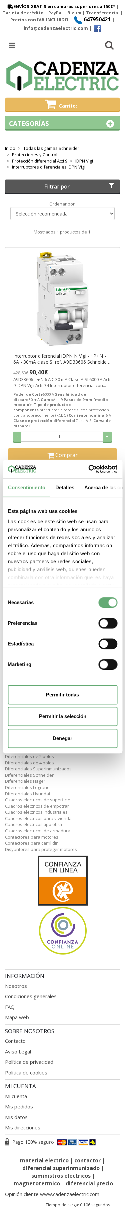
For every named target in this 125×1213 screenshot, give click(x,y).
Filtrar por (57, 186)
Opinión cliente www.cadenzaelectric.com (52, 1194)
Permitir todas (62, 694)
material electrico (44, 1160)
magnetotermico (37, 1183)
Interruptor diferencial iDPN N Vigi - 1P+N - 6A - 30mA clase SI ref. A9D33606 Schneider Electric (60, 359)
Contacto (15, 1040)
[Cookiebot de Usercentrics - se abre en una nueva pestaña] (89, 469)
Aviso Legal (18, 1051)
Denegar (62, 738)
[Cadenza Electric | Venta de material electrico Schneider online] (62, 76)
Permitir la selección (62, 716)
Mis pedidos (19, 1106)
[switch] (107, 623)
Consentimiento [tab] (26, 487)
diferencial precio (89, 1183)
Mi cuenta (16, 1096)
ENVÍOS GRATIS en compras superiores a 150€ (63, 6)
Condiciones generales (31, 996)
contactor (87, 1160)
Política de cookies (26, 1072)
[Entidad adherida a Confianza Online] (62, 906)
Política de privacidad (29, 1061)
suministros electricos (61, 1175)
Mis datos (16, 1117)
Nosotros (16, 986)
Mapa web (17, 1017)
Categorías (29, 123)
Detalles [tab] (64, 487)
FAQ (10, 1007)
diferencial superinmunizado (61, 1168)
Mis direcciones (22, 1127)
